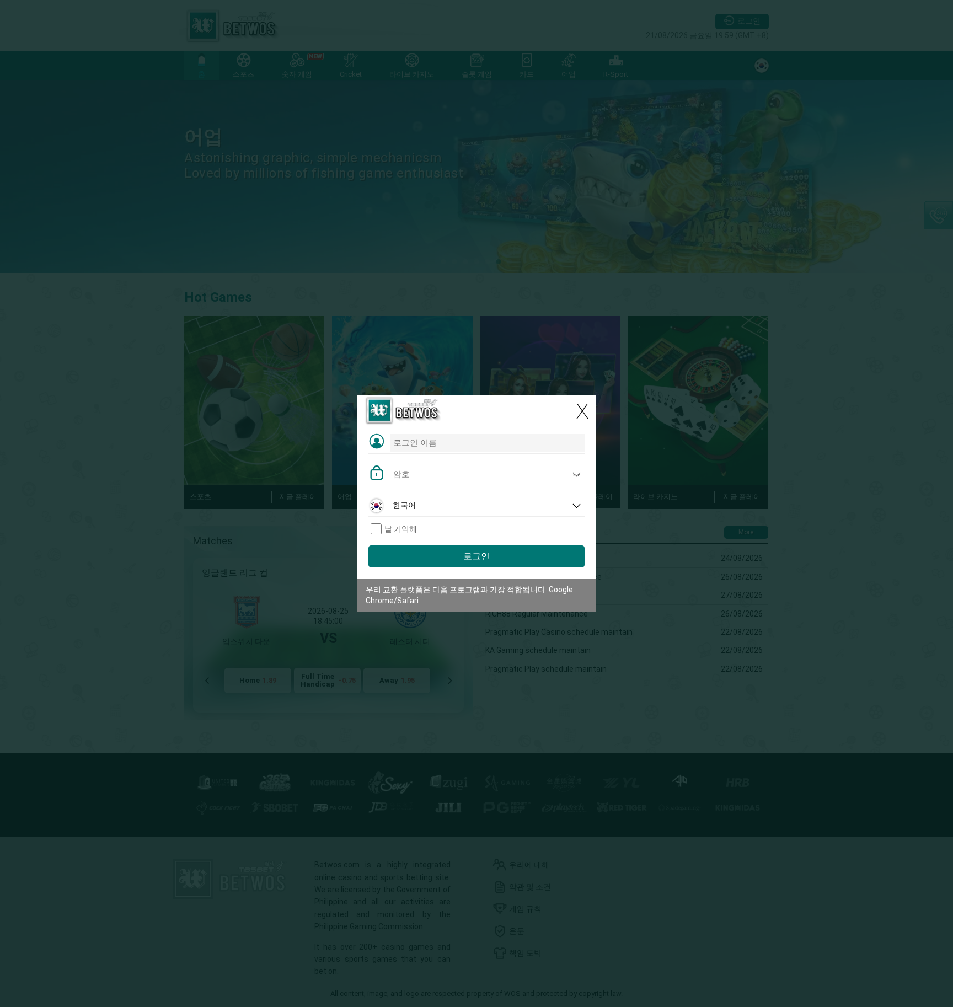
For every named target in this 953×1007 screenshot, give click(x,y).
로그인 (476, 556)
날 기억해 (400, 528)
